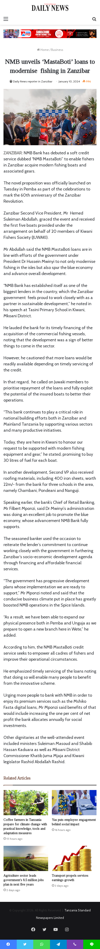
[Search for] (94, 18)
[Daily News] (50, 7)
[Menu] (5, 18)
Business (57, 50)
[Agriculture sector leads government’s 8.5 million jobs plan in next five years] (25, 858)
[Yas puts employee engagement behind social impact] (74, 802)
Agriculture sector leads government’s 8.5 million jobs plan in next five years (23, 880)
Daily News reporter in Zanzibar (32, 81)
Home (44, 50)
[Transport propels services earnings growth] (74, 858)
